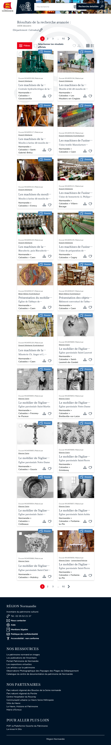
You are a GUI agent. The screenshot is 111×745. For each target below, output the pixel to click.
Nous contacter (18, 620)
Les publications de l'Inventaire (21, 657)
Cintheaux (23, 524)
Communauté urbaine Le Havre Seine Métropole (30, 700)
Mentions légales (19, 629)
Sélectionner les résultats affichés (50, 46)
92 (63, 38)
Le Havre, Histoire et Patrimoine (22, 706)
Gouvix (33, 469)
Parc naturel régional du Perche (21, 693)
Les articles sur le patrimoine (20, 667)
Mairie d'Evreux (14, 709)
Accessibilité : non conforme (25, 638)
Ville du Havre (13, 703)
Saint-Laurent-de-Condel (68, 361)
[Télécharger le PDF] (44, 96)
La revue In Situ (14, 729)
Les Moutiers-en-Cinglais (69, 97)
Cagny (74, 257)
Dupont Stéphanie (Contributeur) (71, 136)
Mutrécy (34, 577)
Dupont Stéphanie (25, 81)
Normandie (24, 92)
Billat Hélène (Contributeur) (29, 294)
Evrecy (33, 205)
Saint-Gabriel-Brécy (27, 151)
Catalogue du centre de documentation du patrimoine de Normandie (39, 674)
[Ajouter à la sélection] (49, 96)
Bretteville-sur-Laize (69, 416)
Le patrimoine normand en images (23, 654)
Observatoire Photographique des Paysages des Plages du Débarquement (42, 670)
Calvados (23, 95)
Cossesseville (25, 98)
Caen (73, 151)
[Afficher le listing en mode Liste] (92, 45)
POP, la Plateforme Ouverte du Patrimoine (27, 725)
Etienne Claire (64, 345)
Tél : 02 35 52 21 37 (21, 616)
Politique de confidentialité (24, 634)
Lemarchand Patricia (79, 560)
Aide (13, 624)
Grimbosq (64, 470)
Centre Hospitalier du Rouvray (21, 696)
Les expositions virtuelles (19, 664)
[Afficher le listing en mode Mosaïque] (87, 45)
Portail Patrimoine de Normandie (22, 661)
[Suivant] (68, 38)
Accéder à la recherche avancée (90, 6)
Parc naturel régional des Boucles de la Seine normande (33, 690)
